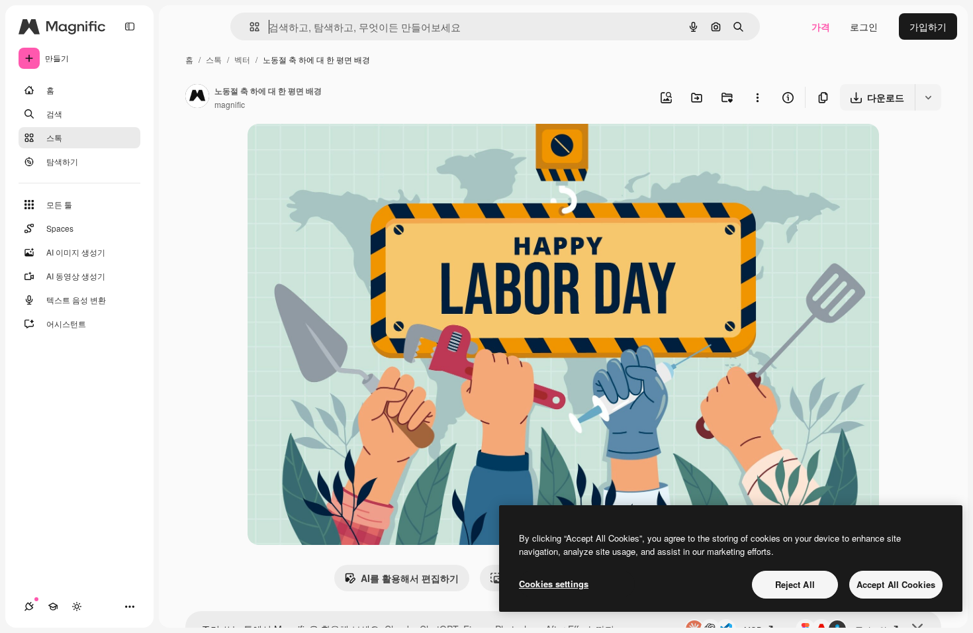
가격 (820, 26)
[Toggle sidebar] (129, 26)
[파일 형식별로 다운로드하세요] (928, 97)
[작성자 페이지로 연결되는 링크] (197, 97)
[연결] (29, 606)
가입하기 (928, 26)
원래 (324, 149)
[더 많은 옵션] (757, 97)
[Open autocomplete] (249, 27)
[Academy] (53, 606)
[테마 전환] (76, 606)
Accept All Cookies (896, 584)
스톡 (214, 59)
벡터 (242, 59)
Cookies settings (553, 583)
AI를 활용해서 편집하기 (410, 578)
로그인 (864, 26)
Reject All (795, 584)
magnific (229, 104)
